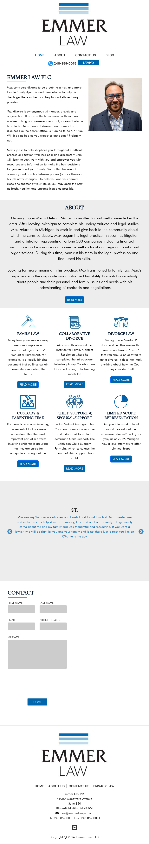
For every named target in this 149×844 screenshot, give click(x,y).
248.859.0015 (63, 818)
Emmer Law (84, 837)
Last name (47, 602)
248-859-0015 (65, 63)
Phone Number (50, 620)
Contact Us (85, 55)
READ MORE (27, 384)
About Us (56, 786)
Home (40, 55)
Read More (74, 299)
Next (140, 531)
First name (15, 602)
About (60, 55)
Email (11, 620)
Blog (110, 55)
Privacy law (103, 786)
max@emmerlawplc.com (76, 813)
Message (13, 637)
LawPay (88, 62)
